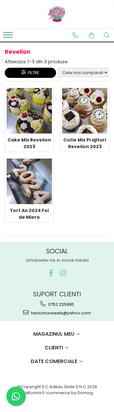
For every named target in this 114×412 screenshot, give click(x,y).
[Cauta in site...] (106, 35)
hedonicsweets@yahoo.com (60, 313)
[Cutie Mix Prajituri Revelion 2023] (84, 111)
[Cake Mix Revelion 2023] (29, 111)
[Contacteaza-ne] (75, 35)
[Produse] (8, 37)
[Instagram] (63, 272)
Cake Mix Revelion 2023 (29, 143)
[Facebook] (51, 272)
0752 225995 (60, 304)
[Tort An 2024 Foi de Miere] (29, 181)
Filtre (32, 73)
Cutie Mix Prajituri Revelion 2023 (84, 143)
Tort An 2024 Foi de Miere (29, 213)
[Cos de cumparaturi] (91, 35)
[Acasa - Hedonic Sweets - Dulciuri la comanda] (57, 14)
